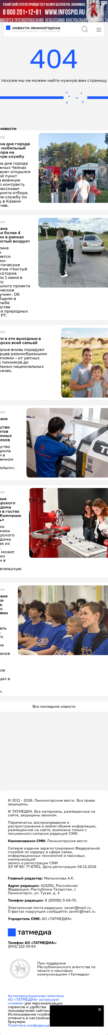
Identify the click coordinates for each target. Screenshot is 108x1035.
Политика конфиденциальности (37, 1025)
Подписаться (74, 1019)
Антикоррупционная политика (36, 995)
